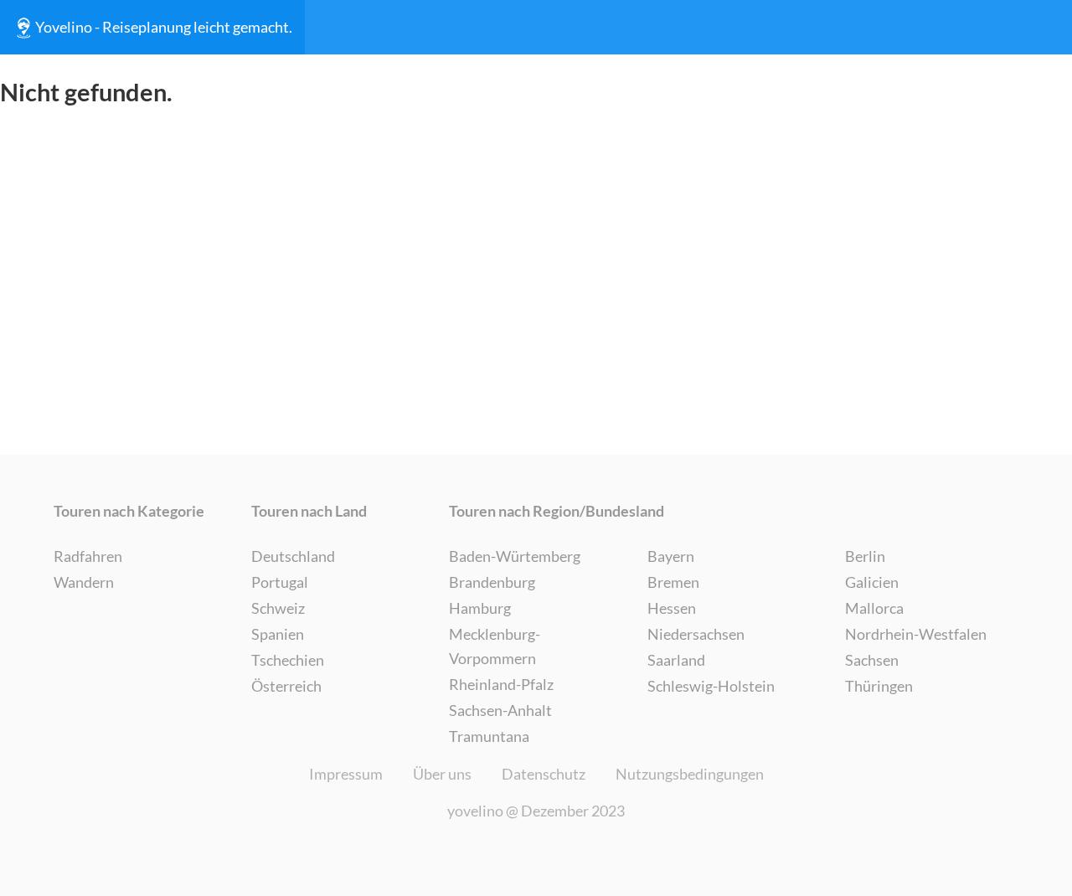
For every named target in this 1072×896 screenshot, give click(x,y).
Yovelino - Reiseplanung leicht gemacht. (163, 27)
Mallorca (874, 608)
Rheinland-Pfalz (501, 684)
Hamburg (480, 608)
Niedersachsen (696, 634)
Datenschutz (543, 774)
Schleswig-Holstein (711, 686)
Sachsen (872, 660)
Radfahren (88, 556)
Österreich (286, 686)
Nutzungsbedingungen (690, 774)
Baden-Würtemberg (514, 556)
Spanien (277, 634)
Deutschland (293, 556)
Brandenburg (492, 582)
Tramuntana (489, 736)
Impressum (346, 774)
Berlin (865, 556)
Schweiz (278, 608)
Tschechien (287, 660)
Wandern (84, 582)
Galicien (872, 582)
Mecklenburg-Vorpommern (494, 646)
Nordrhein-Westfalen (916, 634)
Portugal (279, 582)
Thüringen (879, 686)
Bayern (670, 556)
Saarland (676, 660)
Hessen (671, 608)
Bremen (673, 582)
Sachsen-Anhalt (500, 710)
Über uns (442, 774)
